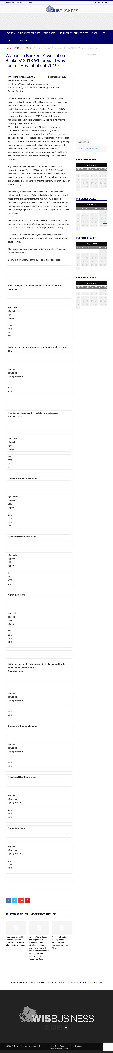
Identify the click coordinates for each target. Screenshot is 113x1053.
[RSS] (102, 2)
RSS (72, 1049)
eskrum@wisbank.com (49, 87)
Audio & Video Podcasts (29, 33)
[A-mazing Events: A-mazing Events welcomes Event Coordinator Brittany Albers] (62, 928)
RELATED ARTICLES (17, 914)
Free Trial (11, 33)
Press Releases (81, 33)
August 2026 (92, 165)
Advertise (63, 1046)
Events (94, 33)
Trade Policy (66, 33)
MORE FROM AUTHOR (43, 914)
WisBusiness (83, 141)
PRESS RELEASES (22, 48)
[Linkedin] (99, 2)
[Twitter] (105, 2)
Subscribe (53, 1046)
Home (30, 2)
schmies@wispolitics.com (76, 982)
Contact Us (12, 40)
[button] (104, 33)
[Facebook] (95, 2)
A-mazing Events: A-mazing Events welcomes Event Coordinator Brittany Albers (60, 942)
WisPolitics (25, 40)
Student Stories (50, 33)
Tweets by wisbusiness (89, 148)
